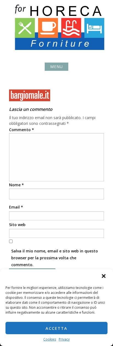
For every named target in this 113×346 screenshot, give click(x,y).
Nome (16, 184)
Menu (56, 66)
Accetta (56, 328)
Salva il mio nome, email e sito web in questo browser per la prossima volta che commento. (54, 257)
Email (16, 207)
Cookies (49, 339)
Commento (21, 129)
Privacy (64, 339)
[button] (104, 276)
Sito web (17, 224)
